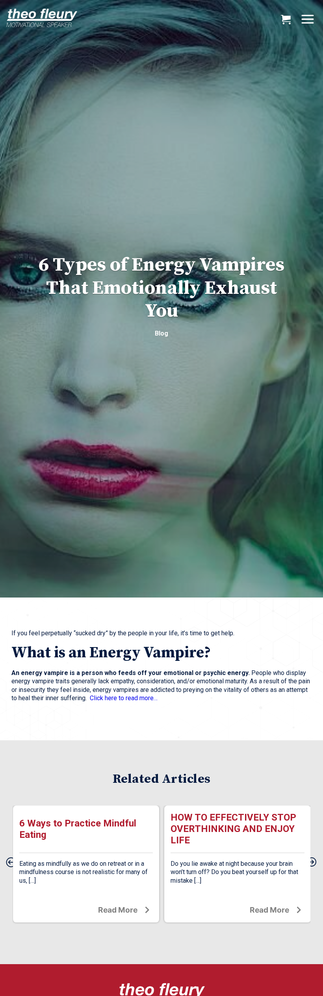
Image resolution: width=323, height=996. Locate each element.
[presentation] (11, 863)
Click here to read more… (124, 698)
